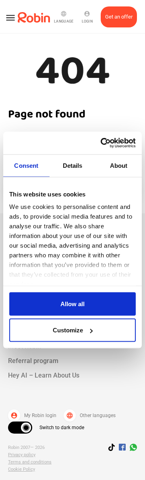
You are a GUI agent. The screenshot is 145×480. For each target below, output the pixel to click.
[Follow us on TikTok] (113, 449)
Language (63, 16)
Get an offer (119, 17)
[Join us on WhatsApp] (131, 449)
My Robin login (33, 415)
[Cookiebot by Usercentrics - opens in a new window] (102, 143)
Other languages (91, 415)
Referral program (33, 361)
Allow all (72, 303)
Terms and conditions (30, 462)
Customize (68, 330)
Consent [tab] (26, 165)
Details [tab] (73, 165)
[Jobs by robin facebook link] (122, 448)
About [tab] (119, 165)
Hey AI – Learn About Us (43, 375)
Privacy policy (21, 454)
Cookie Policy (21, 469)
